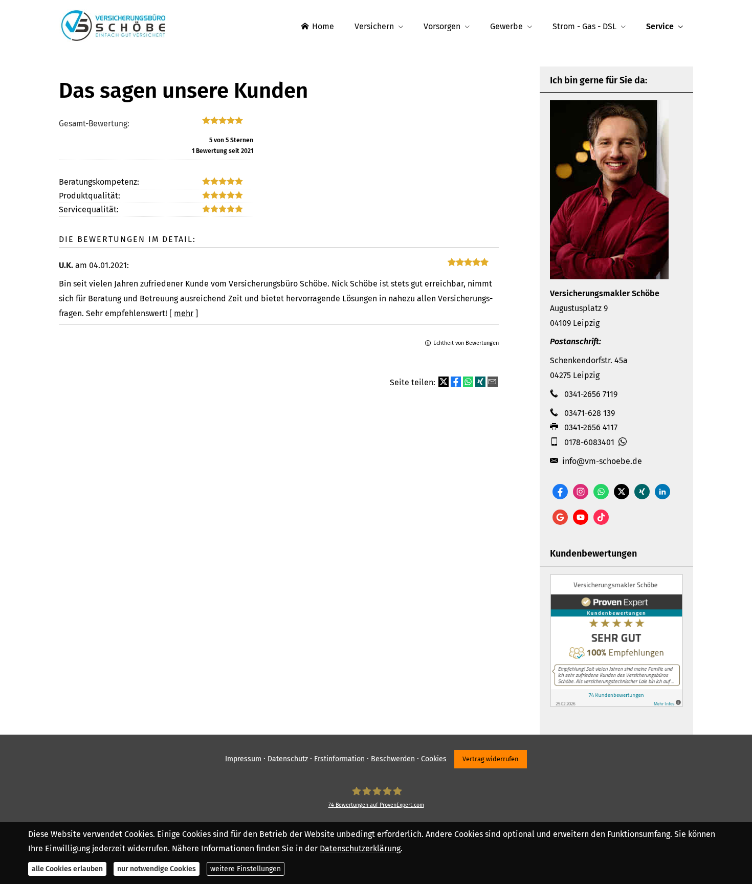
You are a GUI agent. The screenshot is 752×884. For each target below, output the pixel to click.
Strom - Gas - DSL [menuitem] (584, 26)
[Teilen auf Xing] (480, 382)
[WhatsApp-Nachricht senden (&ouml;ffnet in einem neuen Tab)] (601, 491)
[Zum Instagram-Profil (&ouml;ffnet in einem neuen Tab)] (580, 491)
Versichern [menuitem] (374, 26)
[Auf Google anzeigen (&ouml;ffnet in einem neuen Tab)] (560, 517)
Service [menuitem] (660, 26)
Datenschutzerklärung (360, 848)
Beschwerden (393, 759)
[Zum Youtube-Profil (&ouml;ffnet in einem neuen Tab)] (580, 517)
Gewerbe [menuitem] (506, 26)
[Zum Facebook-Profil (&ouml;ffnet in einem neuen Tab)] (560, 491)
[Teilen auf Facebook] (456, 382)
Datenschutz (288, 759)
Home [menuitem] (323, 26)
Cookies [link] (434, 759)
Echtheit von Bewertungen (466, 343)
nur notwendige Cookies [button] (156, 869)
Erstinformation (339, 759)
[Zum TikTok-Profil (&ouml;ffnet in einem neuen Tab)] (601, 517)
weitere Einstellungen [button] (245, 869)
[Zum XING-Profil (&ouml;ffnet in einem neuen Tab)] (642, 491)
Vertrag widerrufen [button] (490, 759)
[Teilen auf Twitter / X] (443, 382)
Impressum (243, 759)
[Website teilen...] (493, 382)
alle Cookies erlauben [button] (67, 869)
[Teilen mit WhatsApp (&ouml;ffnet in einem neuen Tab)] (468, 382)
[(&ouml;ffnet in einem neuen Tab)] (616, 704)
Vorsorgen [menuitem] (442, 26)
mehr (183, 313)
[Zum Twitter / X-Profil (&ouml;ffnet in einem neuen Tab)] (621, 491)
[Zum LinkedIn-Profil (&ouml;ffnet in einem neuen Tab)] (662, 491)
